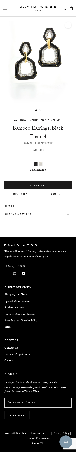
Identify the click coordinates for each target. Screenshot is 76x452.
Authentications (14, 308)
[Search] (64, 8)
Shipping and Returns (17, 295)
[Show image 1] (36, 110)
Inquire (54, 194)
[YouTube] (23, 273)
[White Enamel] (40, 164)
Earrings (20, 119)
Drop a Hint (21, 194)
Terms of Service (40, 433)
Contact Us (11, 348)
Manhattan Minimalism (45, 119)
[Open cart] (71, 8)
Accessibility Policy (16, 433)
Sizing (8, 327)
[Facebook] (5, 273)
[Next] (46, 110)
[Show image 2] (40, 110)
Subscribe (17, 415)
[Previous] (29, 110)
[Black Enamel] (35, 164)
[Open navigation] (5, 8)
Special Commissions (17, 301)
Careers (8, 361)
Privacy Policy (61, 433)
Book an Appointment (18, 354)
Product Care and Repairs (19, 314)
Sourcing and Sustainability (20, 321)
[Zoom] (68, 25)
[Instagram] (14, 273)
